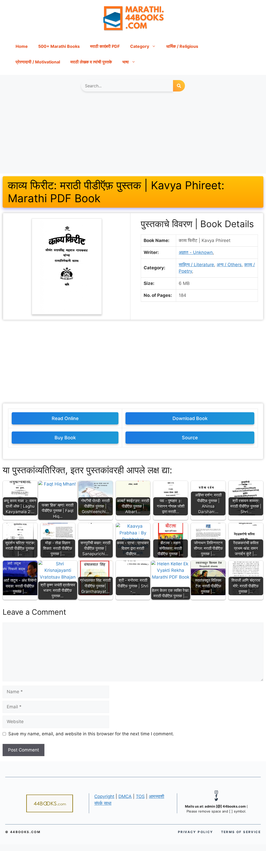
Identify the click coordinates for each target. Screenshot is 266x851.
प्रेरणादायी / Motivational (38, 61)
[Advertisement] (133, 135)
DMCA (125, 796)
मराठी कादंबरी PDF (105, 46)
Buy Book (65, 437)
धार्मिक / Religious (182, 46)
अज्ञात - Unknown (196, 252)
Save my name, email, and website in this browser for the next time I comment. (91, 733)
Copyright (104, 796)
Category (139, 46)
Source (190, 437)
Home (22, 46)
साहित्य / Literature (196, 264)
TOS (140, 796)
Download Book (190, 418)
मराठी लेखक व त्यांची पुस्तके (91, 61)
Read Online (65, 418)
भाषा (125, 61)
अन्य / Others (229, 264)
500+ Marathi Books (59, 46)
